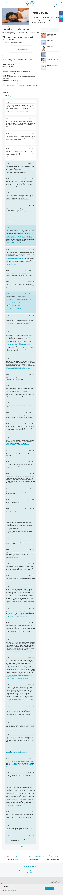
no (12, 95)
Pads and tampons (51, 53)
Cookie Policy (14, 890)
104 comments (20, 48)
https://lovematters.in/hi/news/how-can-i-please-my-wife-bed (20, 530)
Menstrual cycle (51, 40)
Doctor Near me (4, 881)
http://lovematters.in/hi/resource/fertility (15, 258)
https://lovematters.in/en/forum (13, 242)
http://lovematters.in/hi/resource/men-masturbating (18, 368)
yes (6, 95)
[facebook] (49, 882)
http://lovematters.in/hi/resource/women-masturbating (19, 651)
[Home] (30, 4)
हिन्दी (33, 5)
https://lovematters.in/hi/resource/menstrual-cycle (17, 111)
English (29, 5)
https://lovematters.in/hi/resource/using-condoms (17, 298)
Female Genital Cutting (52, 65)
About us (19, 880)
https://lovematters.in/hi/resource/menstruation (17, 752)
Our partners (3, 880)
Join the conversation (22, 49)
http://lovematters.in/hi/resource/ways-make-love (17, 431)
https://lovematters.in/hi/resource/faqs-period (17, 678)
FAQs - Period (50, 46)
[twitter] (52, 882)
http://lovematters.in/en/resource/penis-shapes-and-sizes (19, 212)
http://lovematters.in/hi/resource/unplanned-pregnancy (19, 344)
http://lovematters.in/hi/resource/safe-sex (16, 257)
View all (46, 73)
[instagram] (56, 882)
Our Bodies (34, 9)
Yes (49, 888)
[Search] (62, 3)
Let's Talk (19, 881)
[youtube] (59, 882)
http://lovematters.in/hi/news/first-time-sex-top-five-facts (19, 699)
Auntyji (7, 227)
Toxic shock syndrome (52, 59)
